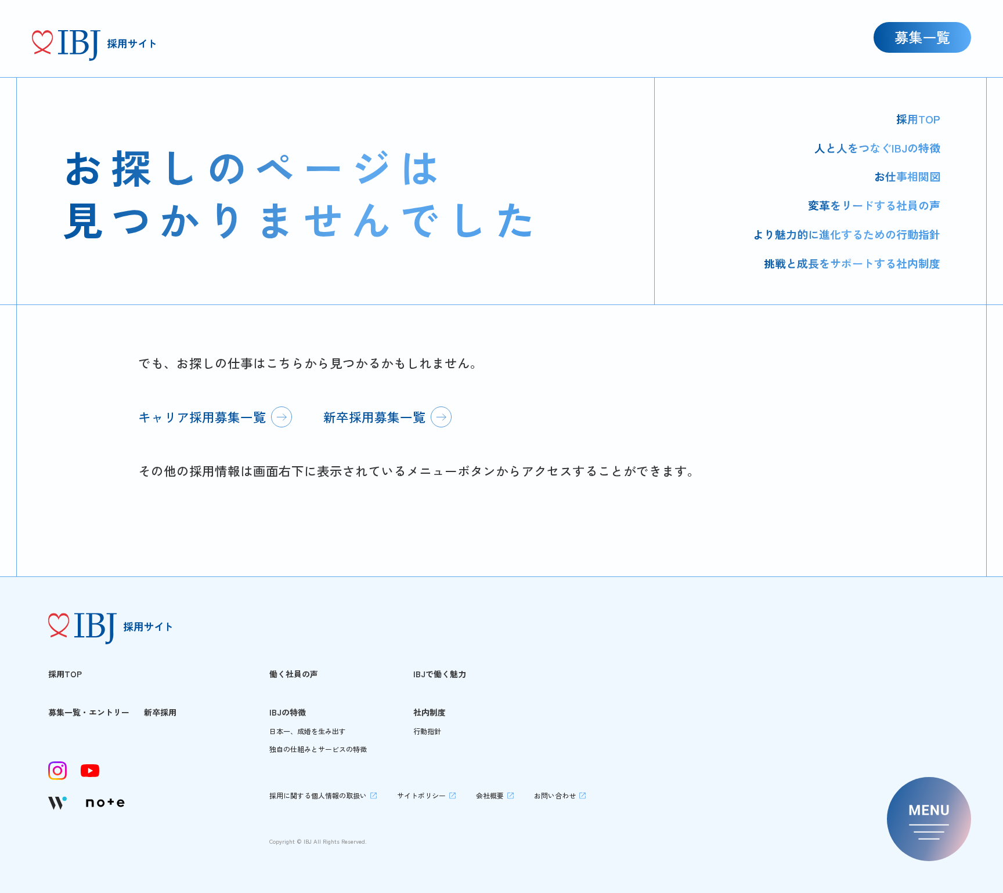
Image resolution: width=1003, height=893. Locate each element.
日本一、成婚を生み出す (307, 731)
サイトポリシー (421, 795)
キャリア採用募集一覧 (202, 417)
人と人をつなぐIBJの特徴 (877, 147)
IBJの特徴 (287, 712)
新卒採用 (160, 712)
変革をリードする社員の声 (874, 205)
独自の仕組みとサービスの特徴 (318, 749)
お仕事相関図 (907, 176)
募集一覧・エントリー (88, 712)
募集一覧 (922, 37)
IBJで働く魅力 (439, 674)
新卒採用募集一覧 (374, 417)
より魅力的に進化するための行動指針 (846, 234)
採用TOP (918, 118)
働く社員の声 (293, 674)
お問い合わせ (555, 795)
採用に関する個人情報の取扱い (318, 795)
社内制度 (429, 712)
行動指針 (427, 731)
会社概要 (490, 795)
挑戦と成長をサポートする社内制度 (852, 263)
